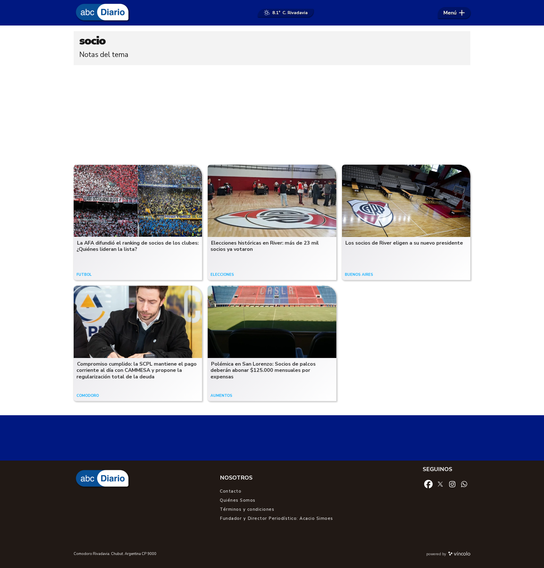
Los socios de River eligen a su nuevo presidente (404, 243)
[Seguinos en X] (440, 483)
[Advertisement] (272, 113)
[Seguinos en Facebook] (428, 483)
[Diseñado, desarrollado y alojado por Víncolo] (459, 555)
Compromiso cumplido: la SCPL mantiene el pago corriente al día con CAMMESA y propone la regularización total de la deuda (136, 370)
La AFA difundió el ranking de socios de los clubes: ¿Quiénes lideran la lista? (137, 246)
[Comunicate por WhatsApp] (464, 483)
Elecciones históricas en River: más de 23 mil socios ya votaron (265, 246)
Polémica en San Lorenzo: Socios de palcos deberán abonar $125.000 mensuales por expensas (263, 370)
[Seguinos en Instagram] (452, 483)
